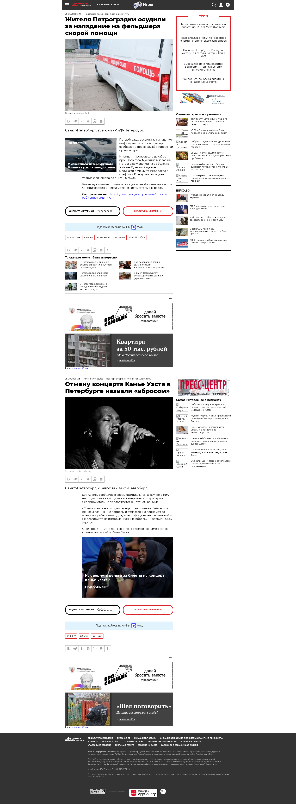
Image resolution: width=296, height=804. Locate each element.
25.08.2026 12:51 (73, 378)
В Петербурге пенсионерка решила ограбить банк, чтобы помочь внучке (96, 265)
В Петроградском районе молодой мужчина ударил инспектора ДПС (94, 287)
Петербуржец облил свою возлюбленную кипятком (94, 274)
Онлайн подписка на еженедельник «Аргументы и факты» (191, 738)
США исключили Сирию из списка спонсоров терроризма (208, 241)
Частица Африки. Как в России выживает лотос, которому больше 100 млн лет (210, 167)
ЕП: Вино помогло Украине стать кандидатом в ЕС (207, 207)
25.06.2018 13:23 (73, 14)
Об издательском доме (100, 738)
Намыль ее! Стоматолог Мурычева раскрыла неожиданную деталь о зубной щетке (209, 441)
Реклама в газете (111, 742)
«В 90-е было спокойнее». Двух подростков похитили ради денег (209, 131)
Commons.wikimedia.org (78, 471)
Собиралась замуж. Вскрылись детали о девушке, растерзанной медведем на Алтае (208, 407)
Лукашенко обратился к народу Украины (207, 196)
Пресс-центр (123, 738)
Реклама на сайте (134, 742)
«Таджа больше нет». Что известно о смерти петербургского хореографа (203, 39)
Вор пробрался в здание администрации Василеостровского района (149, 265)
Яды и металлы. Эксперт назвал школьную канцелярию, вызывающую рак (208, 430)
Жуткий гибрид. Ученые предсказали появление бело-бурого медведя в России (211, 418)
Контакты (93, 742)
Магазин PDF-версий (145, 738)
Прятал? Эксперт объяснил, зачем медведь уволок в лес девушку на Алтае (209, 452)
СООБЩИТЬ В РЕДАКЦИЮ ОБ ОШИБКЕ (179, 745)
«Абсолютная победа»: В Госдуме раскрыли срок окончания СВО (207, 218)
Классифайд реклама (99, 745)
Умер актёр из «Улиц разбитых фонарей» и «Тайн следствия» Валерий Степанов (203, 66)
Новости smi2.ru (76, 368)
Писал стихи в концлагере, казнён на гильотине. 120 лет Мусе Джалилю (203, 26)
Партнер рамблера (117, 791)
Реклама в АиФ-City (191, 742)
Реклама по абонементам (162, 742)
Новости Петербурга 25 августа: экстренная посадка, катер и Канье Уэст (203, 53)
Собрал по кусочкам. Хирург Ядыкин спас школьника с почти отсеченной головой (211, 144)
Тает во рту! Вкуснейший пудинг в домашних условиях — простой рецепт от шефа (209, 122)
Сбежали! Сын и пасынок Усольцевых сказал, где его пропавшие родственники (211, 464)
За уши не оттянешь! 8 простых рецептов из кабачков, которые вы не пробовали (211, 155)
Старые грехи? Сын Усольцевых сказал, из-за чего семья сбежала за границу (210, 178)
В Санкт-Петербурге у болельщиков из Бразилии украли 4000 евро (148, 276)
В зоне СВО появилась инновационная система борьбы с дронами (208, 231)
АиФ (87, 113)
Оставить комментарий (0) (148, 211)
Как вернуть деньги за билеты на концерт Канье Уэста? (204, 80)
